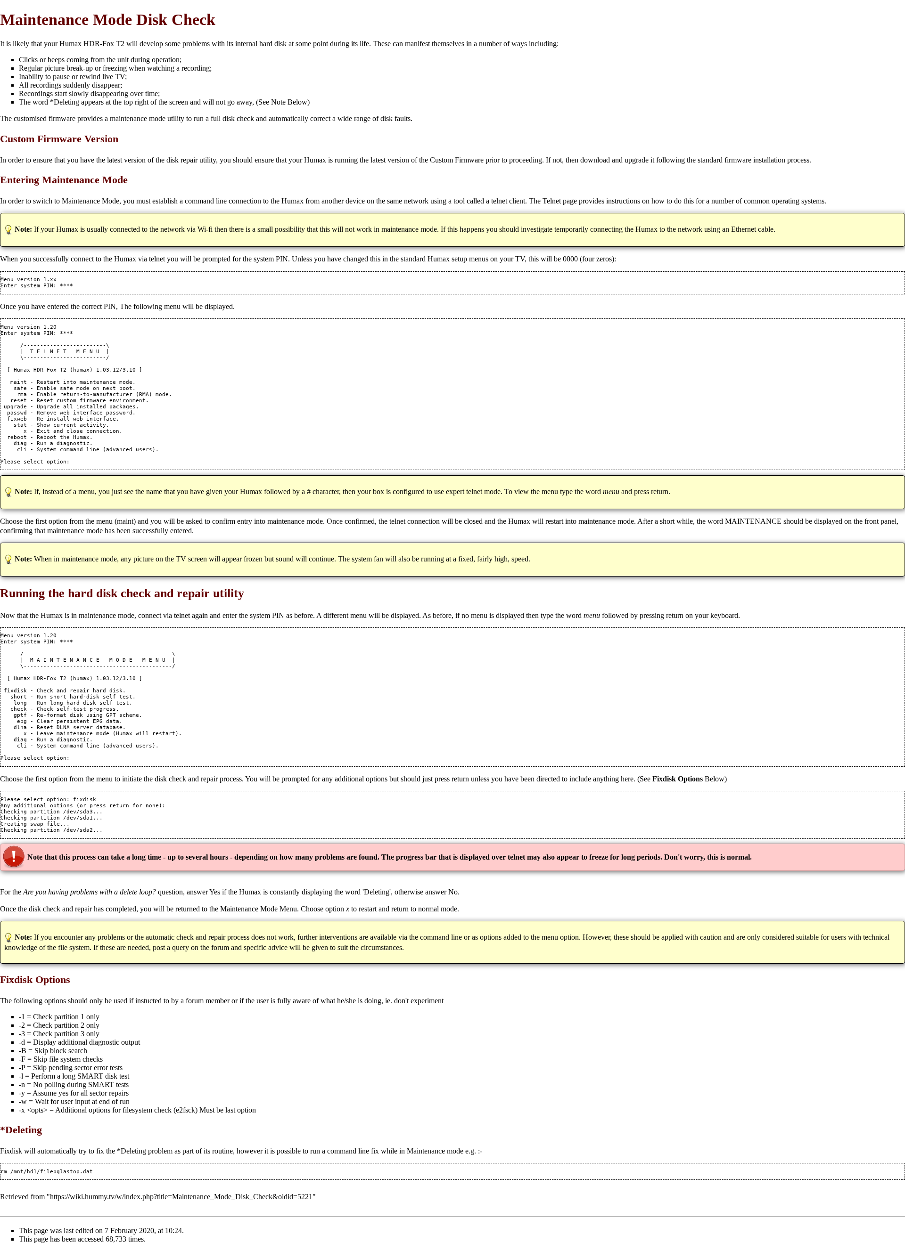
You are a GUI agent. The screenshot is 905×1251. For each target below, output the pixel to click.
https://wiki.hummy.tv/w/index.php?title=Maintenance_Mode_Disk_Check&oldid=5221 (181, 1197)
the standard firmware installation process (748, 160)
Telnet (552, 201)
